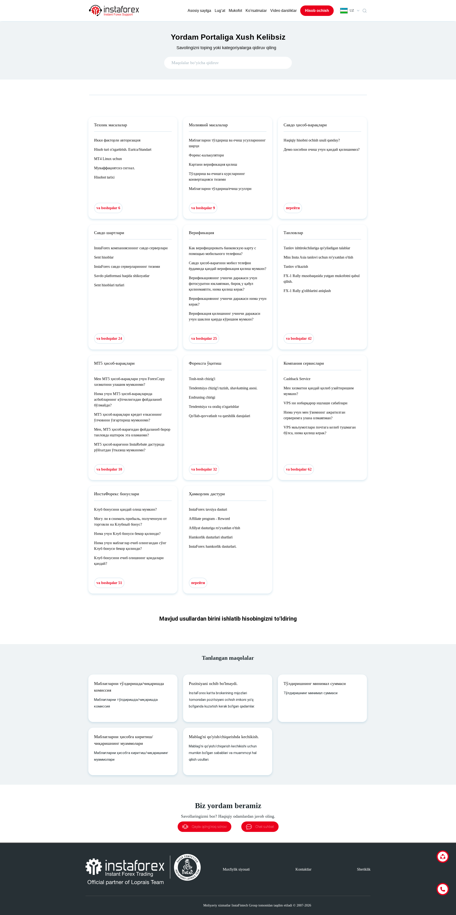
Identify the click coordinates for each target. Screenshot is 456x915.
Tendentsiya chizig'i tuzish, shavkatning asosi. (223, 388)
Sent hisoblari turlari (109, 285)
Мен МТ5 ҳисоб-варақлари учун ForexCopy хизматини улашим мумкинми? (129, 382)
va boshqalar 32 (204, 469)
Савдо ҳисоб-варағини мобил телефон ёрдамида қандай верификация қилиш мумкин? (227, 266)
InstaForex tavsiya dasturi (208, 509)
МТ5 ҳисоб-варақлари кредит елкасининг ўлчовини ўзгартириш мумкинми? (128, 417)
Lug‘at (220, 11)
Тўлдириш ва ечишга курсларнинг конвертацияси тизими (217, 176)
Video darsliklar (283, 11)
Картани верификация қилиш (213, 164)
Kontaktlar (303, 869)
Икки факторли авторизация (117, 140)
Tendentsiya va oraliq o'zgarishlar (214, 407)
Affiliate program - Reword (209, 519)
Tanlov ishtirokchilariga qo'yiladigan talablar (317, 248)
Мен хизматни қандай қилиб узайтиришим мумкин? (319, 391)
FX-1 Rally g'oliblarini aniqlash (307, 291)
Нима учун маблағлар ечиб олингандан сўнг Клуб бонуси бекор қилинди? (130, 546)
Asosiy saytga (199, 11)
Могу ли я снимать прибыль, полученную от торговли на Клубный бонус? (130, 521)
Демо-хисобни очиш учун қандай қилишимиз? (322, 149)
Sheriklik (363, 869)
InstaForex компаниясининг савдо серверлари (131, 248)
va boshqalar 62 (299, 469)
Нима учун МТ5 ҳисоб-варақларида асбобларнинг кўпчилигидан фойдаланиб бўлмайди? (128, 399)
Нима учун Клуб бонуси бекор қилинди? (127, 534)
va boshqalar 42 (299, 338)
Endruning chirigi (202, 397)
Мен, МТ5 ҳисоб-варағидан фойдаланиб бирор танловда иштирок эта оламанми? (132, 432)
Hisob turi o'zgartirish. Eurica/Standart (122, 149)
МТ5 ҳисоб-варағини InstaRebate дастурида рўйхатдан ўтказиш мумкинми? (129, 447)
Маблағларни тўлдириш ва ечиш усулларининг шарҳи (227, 143)
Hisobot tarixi (104, 177)
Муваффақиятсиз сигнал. (114, 168)
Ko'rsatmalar (256, 11)
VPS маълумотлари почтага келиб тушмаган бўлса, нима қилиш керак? (320, 430)
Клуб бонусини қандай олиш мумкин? (125, 509)
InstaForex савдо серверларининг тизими (127, 266)
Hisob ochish (317, 11)
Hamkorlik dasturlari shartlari (211, 537)
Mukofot (235, 11)
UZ (352, 10)
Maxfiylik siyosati (236, 869)
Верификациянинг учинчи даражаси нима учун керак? (227, 301)
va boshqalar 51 (109, 583)
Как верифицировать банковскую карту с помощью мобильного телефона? (222, 251)
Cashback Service (297, 379)
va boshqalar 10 (109, 469)
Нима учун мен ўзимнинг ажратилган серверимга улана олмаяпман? (314, 415)
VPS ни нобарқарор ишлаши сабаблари (315, 403)
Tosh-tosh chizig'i (202, 379)
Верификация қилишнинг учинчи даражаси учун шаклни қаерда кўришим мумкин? (224, 316)
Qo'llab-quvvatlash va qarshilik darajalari (219, 416)
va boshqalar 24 (109, 338)
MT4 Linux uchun (108, 159)
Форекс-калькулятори (206, 155)
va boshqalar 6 (108, 208)
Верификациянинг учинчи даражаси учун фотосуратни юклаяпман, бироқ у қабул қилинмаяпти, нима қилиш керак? (223, 283)
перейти (293, 208)
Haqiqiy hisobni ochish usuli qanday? (312, 140)
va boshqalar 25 (204, 338)
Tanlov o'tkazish (296, 266)
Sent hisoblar (104, 257)
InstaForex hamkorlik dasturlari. (213, 546)
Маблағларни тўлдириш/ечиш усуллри (220, 189)
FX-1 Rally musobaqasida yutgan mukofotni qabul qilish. (322, 278)
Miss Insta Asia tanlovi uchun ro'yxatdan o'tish (318, 257)
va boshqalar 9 (203, 208)
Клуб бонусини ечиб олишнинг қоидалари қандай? (129, 561)
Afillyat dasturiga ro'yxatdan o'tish (214, 528)
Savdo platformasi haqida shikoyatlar (121, 276)
